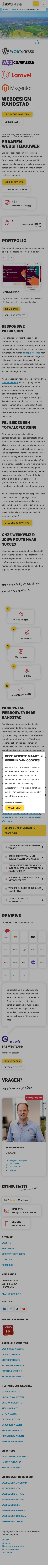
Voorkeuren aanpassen (14, 802)
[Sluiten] (42, 756)
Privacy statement (18, 796)
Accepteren (14, 807)
